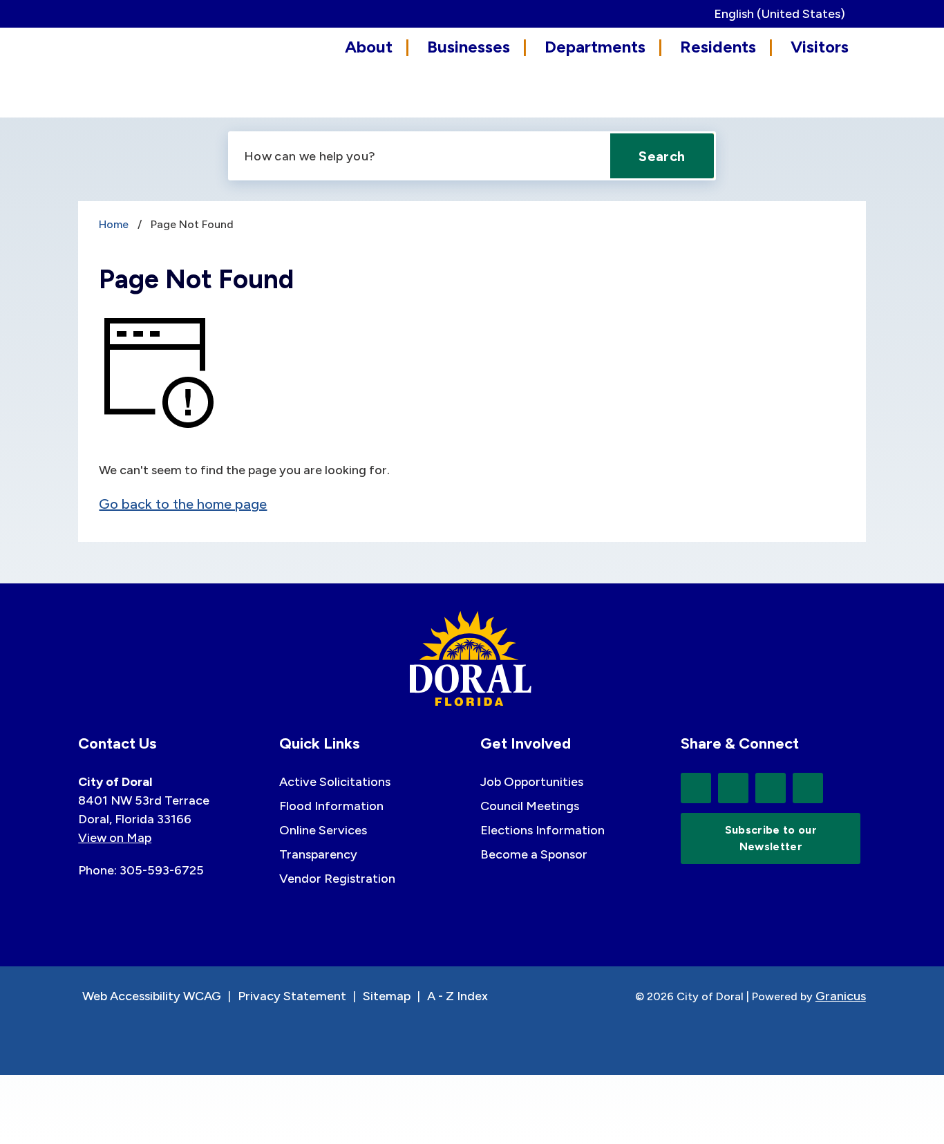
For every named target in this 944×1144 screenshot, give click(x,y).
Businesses (468, 47)
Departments (595, 47)
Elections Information (542, 830)
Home (114, 224)
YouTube (770, 788)
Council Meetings (529, 806)
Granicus (840, 996)
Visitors (820, 47)
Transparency (318, 854)
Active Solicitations (334, 781)
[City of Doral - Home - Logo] (140, 71)
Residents (718, 47)
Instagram (808, 788)
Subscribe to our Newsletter (771, 838)
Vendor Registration (337, 878)
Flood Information (331, 806)
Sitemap (386, 996)
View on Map (114, 837)
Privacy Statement (292, 996)
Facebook (733, 788)
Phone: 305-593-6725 (141, 870)
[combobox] (785, 14)
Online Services (323, 830)
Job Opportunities (531, 781)
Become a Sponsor (533, 854)
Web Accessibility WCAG (151, 996)
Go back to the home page (183, 504)
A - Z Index (457, 996)
